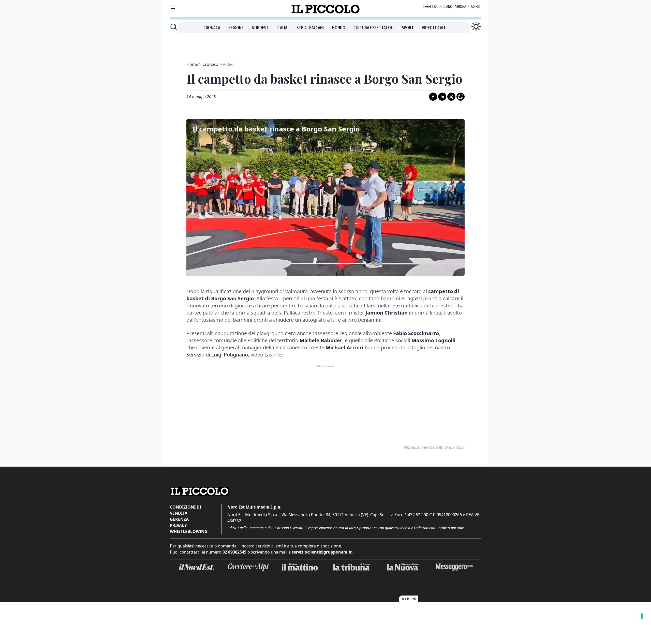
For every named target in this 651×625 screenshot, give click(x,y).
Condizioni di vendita (185, 510)
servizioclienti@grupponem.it (322, 552)
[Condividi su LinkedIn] (442, 97)
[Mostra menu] (173, 7)
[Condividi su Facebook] (433, 97)
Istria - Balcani (309, 27)
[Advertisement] (325, 44)
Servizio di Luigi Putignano (217, 354)
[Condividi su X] (451, 97)
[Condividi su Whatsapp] (460, 97)
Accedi (475, 7)
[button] (325, 197)
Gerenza (179, 519)
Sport (408, 27)
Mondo (338, 27)
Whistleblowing (189, 531)
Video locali (433, 27)
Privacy (178, 525)
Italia (282, 27)
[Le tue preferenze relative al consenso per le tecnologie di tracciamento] (642, 616)
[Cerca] (173, 27)
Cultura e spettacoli (373, 27)
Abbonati (462, 7)
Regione (236, 27)
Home (192, 64)
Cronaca (211, 27)
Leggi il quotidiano (437, 7)
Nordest (260, 27)
